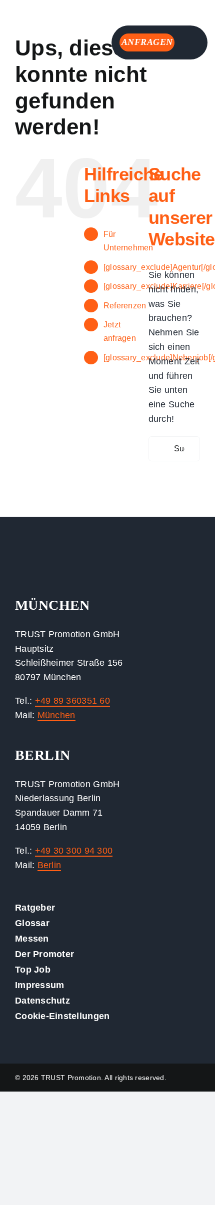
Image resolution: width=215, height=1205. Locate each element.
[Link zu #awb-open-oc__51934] (190, 42)
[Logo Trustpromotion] (43, 14)
